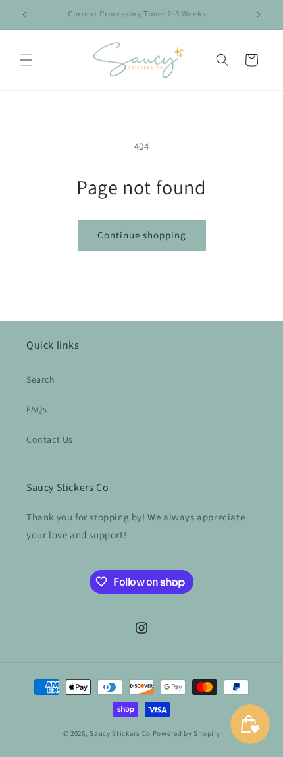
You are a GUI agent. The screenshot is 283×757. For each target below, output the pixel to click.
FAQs (36, 409)
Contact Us (49, 439)
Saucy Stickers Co (120, 733)
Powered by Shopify (186, 733)
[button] (26, 59)
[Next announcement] (258, 14)
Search (40, 379)
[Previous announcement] (24, 14)
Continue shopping (141, 235)
